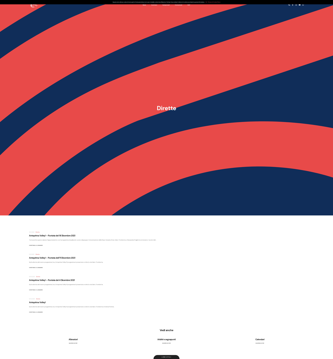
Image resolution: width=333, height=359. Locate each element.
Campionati (166, 5)
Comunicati (178, 5)
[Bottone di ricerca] (289, 5)
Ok (206, 2)
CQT (188, 5)
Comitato (154, 5)
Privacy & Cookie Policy (214, 2)
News (144, 5)
